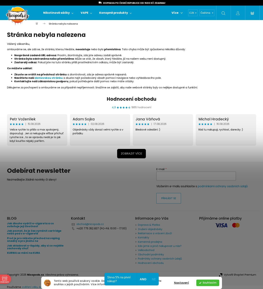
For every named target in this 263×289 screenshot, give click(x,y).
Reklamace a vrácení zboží (155, 233)
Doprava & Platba (149, 225)
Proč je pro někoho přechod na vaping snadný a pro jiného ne (33, 240)
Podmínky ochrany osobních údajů (160, 258)
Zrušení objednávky (150, 229)
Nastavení (181, 283)
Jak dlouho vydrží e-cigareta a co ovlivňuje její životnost (30, 225)
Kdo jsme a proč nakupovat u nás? (159, 246)
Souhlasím (209, 282)
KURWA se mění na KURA (23, 253)
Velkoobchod (146, 250)
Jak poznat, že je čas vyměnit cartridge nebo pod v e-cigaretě (34, 232)
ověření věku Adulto (34, 287)
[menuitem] (58, 13)
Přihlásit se (168, 198)
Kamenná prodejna (150, 242)
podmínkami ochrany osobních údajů (223, 186)
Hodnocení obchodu (131, 99)
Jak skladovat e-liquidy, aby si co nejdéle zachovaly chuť (35, 247)
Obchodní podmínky (151, 254)
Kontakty (143, 237)
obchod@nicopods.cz (90, 224)
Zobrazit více (131, 153)
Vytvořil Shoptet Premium (240, 275)
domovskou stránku (49, 78)
